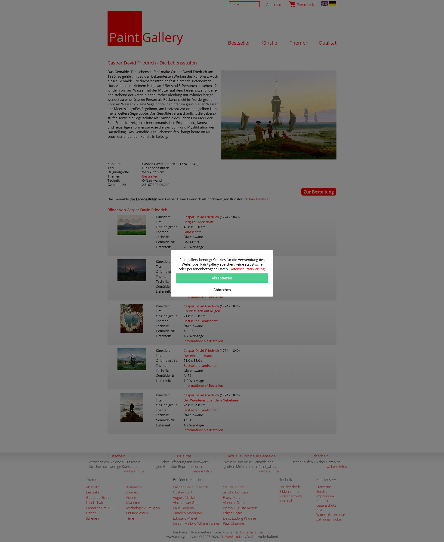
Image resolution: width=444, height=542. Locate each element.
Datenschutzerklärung (247, 268)
